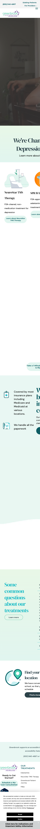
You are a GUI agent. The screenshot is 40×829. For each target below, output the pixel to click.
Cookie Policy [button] (19, 805)
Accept (20, 814)
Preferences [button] (30, 808)
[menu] (36, 8)
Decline (20, 819)
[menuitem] (30, 773)
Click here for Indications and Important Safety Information (19, 825)
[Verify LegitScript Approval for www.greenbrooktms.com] (4, 789)
